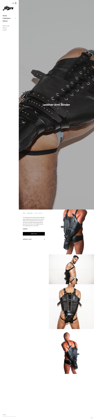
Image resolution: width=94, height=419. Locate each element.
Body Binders (30, 213)
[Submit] (14, 415)
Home (24, 213)
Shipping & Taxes (27, 239)
